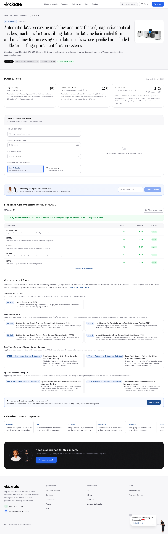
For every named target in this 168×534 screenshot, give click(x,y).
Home (6, 16)
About (90, 495)
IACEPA (9, 238)
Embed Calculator (95, 504)
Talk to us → (154, 402)
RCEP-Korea (11, 230)
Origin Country (14, 129)
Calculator (76, 4)
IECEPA (9, 253)
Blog (86, 4)
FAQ (88, 490)
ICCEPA (9, 245)
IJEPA (8, 261)
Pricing (95, 4)
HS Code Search (50, 4)
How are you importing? (18, 163)
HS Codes (14, 16)
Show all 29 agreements (84, 269)
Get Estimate (152, 190)
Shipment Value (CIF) (16, 140)
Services (64, 4)
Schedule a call (46, 460)
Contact (158, 4)
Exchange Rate (14, 151)
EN (145, 4)
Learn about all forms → (79, 287)
